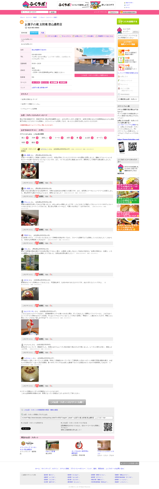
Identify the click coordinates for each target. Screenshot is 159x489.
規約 (94, 468)
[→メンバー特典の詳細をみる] (128, 73)
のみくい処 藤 (50, 451)
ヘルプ (128, 5)
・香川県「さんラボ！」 (73, 479)
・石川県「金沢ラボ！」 (50, 482)
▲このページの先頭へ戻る (130, 463)
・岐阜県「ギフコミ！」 (97, 477)
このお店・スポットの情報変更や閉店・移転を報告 (41, 410)
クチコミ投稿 (64, 468)
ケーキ (58, 138)
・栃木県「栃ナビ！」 (49, 475)
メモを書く (90, 36)
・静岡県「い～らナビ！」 (121, 479)
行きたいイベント (126, 80)
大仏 (25, 249)
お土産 (89, 138)
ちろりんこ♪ (45, 149)
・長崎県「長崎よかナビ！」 (122, 475)
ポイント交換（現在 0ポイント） (127, 89)
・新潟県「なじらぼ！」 (73, 477)
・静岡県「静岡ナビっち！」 (98, 475)
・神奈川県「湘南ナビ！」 (97, 479)
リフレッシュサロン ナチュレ (105, 452)
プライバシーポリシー (78, 468)
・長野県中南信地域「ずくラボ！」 (124, 477)
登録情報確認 (124, 94)
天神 (35, 138)
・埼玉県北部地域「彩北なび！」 (99, 482)
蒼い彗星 (27, 155)
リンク (89, 468)
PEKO (26, 235)
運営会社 (101, 468)
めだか (26, 280)
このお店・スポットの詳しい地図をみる (94, 75)
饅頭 (35, 142)
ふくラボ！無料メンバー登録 (128, 43)
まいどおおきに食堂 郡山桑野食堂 (80, 452)
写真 (42, 33)
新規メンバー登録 (128, 12)
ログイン (113, 12)
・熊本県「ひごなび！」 (73, 475)
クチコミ (34, 33)
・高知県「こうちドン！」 (121, 482)
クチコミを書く (52, 36)
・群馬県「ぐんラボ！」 (50, 479)
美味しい (46, 138)
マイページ (124, 84)
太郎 (70, 138)
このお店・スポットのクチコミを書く (67, 402)
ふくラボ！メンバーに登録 (126, 125)
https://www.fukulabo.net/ (128, 139)
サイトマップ (45, 468)
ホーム (128, 7)
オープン (101, 138)
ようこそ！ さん (100, 12)
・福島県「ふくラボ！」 (50, 477)
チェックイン (66, 36)
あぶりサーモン (29, 311)
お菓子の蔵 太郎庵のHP (40, 87)
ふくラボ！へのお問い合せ (115, 468)
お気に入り (78, 36)
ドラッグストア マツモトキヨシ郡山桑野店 (28, 448)
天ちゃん (27, 202)
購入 (25, 138)
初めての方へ (129, 2)
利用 (25, 142)
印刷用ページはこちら (105, 36)
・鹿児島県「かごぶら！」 (73, 482)
